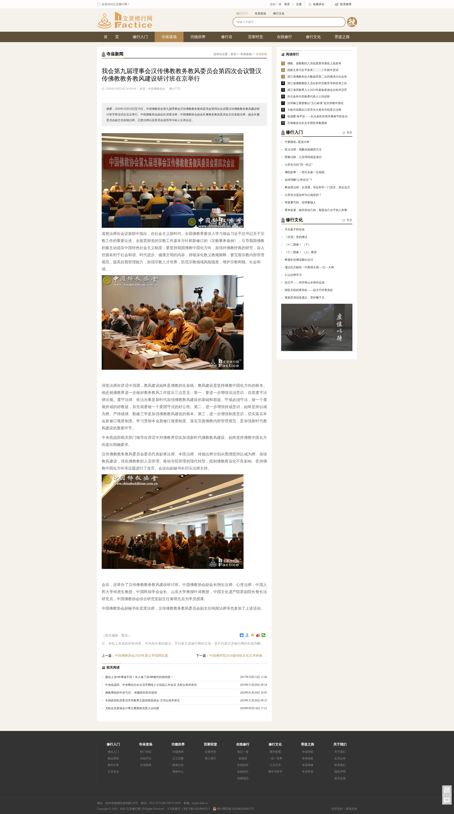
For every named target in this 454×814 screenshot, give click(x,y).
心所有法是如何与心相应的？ (303, 195)
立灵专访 (113, 771)
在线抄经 (243, 765)
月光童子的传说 (295, 229)
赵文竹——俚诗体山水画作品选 (304, 282)
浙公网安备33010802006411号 (235, 808)
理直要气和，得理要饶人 (300, 202)
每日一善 (243, 751)
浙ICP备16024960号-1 (196, 808)
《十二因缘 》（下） (298, 244)
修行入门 (242, 13)
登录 (287, 4)
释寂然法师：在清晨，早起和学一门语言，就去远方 (317, 187)
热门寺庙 (145, 751)
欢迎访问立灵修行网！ (116, 4)
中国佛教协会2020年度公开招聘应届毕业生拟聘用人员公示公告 (137, 655)
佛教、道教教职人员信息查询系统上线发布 (314, 63)
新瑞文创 (351, 808)
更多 (349, 132)
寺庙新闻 (145, 765)
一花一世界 (275, 758)
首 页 (111, 37)
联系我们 (340, 765)
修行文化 (278, 13)
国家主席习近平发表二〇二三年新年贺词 (312, 70)
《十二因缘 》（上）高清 (301, 252)
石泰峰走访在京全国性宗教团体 (307, 123)
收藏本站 (318, 4)
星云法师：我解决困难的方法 (303, 149)
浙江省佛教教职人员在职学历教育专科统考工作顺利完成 (322, 83)
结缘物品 (243, 778)
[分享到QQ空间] (253, 635)
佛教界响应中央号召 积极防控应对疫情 (131, 692)
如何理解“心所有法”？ (299, 179)
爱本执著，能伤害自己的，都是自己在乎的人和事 (316, 210)
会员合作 (340, 758)
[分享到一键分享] (247, 635)
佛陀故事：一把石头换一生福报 (304, 172)
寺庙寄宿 (307, 771)
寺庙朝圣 (307, 758)
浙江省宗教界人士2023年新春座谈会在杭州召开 (317, 90)
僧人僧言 (210, 758)
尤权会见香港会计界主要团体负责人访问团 (132, 708)
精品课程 (113, 758)
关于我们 (340, 744)
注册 (299, 4)
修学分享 (113, 765)
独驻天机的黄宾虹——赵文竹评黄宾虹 (309, 290)
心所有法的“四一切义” (299, 164)
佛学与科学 (275, 771)
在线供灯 (243, 771)
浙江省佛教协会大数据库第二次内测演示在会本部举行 (321, 76)
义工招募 (178, 758)
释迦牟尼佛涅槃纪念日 (299, 259)
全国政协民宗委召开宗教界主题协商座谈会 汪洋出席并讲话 (142, 700)
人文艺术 (275, 765)
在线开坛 (145, 758)
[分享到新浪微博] (258, 635)
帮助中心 (178, 771)
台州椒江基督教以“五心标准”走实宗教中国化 (315, 103)
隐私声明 (340, 771)
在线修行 (284, 37)
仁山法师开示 (293, 275)
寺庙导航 (307, 751)
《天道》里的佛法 (296, 237)
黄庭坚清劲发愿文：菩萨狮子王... (306, 297)
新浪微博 (345, 4)
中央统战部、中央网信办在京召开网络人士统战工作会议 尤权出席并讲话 (151, 684)
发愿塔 (243, 758)
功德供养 (197, 37)
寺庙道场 (260, 13)
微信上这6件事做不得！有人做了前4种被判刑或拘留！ (139, 677)
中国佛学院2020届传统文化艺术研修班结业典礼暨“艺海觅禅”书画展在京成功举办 (231, 655)
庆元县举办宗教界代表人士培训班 (308, 96)
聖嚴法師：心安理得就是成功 (303, 157)
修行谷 (226, 37)
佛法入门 (113, 751)
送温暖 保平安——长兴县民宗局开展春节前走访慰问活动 (323, 116)
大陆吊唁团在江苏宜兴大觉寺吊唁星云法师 (314, 109)
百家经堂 (255, 37)
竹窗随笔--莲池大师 (297, 142)
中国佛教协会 (156, 88)
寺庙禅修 (307, 765)
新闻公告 (178, 765)
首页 (233, 54)
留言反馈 (340, 778)
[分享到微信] (264, 635)
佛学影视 (275, 751)
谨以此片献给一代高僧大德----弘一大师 (309, 267)
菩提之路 (342, 37)
